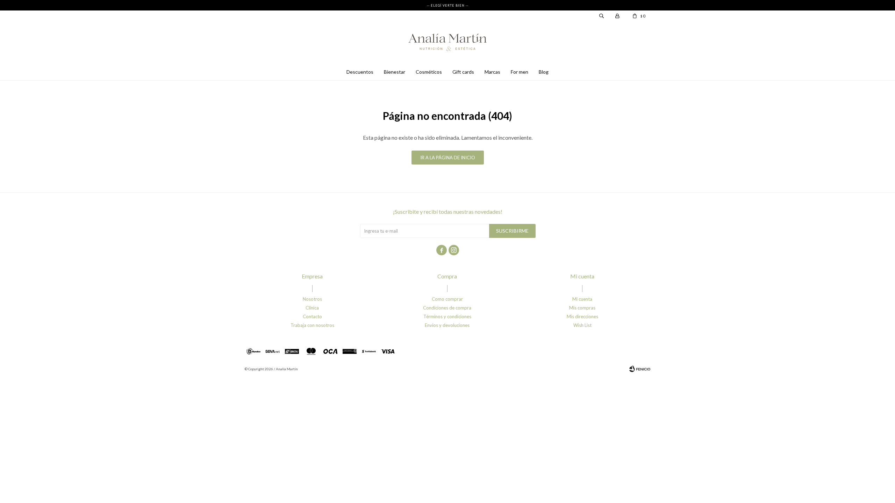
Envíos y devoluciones (447, 325)
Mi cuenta (582, 299)
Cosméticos (429, 72)
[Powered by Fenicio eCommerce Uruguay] (639, 369)
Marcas (492, 72)
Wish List (582, 325)
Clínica (312, 308)
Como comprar (447, 299)
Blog (544, 72)
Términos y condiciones (447, 316)
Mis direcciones (582, 316)
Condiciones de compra (447, 308)
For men (519, 72)
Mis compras (582, 308)
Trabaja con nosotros (312, 325)
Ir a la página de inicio (447, 157)
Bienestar (394, 72)
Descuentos (359, 72)
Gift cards (463, 72)
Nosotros (312, 299)
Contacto (312, 316)
